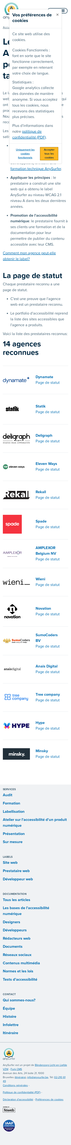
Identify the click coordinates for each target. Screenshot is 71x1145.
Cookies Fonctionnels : (31, 50)
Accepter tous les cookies (49, 153)
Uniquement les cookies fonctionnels (25, 153)
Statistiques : (23, 82)
